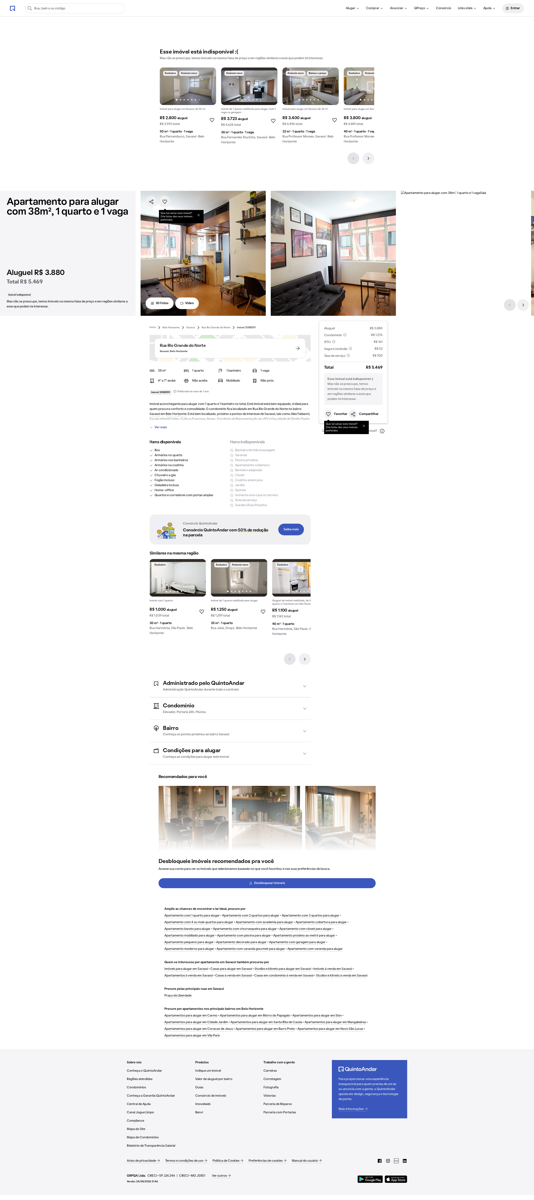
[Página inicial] (12, 8)
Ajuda (487, 8)
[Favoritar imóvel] (165, 201)
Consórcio (443, 8)
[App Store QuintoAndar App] (396, 1179)
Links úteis (465, 8)
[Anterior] (353, 158)
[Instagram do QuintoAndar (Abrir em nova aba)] (387, 1160)
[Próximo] (368, 158)
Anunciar (396, 8)
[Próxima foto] (208, 86)
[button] (230, 686)
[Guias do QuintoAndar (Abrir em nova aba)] (396, 1160)
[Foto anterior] (167, 86)
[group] (188, 107)
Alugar (350, 8)
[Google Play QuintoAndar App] (370, 1179)
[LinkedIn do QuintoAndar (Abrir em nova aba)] (404, 1160)
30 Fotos (162, 303)
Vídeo (189, 303)
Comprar (372, 8)
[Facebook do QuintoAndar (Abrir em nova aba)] (379, 1160)
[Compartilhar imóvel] (151, 201)
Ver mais (161, 427)
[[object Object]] (198, 215)
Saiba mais (291, 529)
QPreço (419, 8)
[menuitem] (353, 8)
